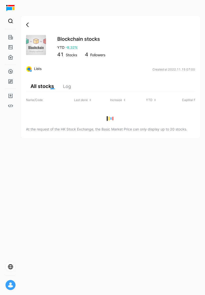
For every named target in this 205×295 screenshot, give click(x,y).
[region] (110, 110)
